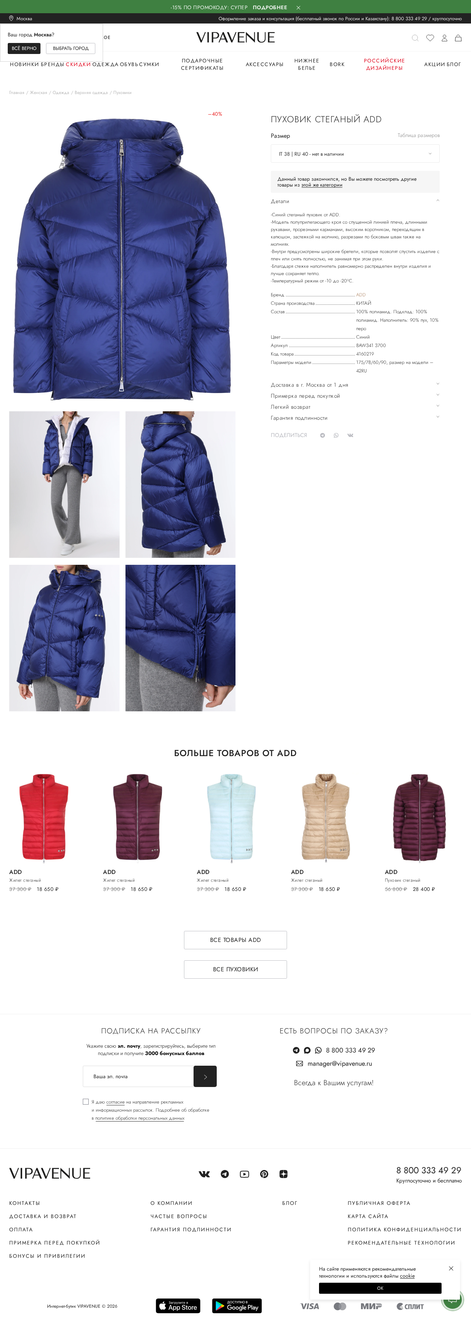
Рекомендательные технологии (402, 1242)
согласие (115, 1101)
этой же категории (322, 184)
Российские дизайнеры (385, 64)
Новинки (24, 64)
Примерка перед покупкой (54, 1242)
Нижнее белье (307, 64)
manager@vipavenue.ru (340, 1063)
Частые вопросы (179, 1216)
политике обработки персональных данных (139, 1118)
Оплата (21, 1229)
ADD (361, 294)
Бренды (53, 64)
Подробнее (270, 7)
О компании (171, 1203)
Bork (337, 64)
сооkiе (407, 1275)
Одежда (105, 64)
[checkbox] (146, 1110)
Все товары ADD (235, 940)
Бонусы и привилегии (47, 1256)
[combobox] (355, 153)
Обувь (129, 64)
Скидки (78, 64)
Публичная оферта (379, 1203)
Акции (435, 64)
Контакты (24, 1203)
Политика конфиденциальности (405, 1229)
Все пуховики (235, 969)
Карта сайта (368, 1216)
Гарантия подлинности (191, 1229)
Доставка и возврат (43, 1216)
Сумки (149, 64)
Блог (454, 64)
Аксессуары (265, 64)
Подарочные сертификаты (202, 64)
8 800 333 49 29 (409, 18)
